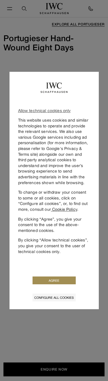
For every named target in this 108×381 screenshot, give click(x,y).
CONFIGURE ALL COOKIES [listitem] (54, 297)
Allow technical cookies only (44, 110)
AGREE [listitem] (54, 280)
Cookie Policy (64, 209)
